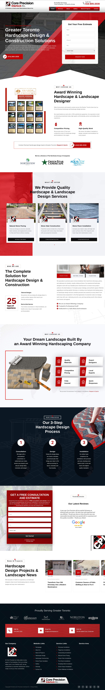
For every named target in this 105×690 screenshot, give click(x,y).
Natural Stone (78, 276)
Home (52, 8)
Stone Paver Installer (21, 239)
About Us (38, 650)
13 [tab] (66, 245)
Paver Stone (64, 276)
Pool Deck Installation (64, 661)
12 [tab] (64, 245)
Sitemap (38, 666)
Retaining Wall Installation (65, 664)
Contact (96, 8)
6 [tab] (50, 245)
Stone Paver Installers (42, 661)
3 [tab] (43, 245)
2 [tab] (41, 245)
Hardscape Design (40, 655)
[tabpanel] (21, 223)
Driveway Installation (63, 647)
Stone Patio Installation (64, 658)
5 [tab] (48, 245)
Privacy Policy (34, 687)
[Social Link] (79, 686)
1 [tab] (38, 245)
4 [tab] (45, 245)
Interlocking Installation (64, 653)
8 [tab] (55, 245)
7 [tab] (52, 245)
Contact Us (39, 669)
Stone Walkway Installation (65, 669)
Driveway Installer (84, 239)
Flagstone (92, 276)
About (68, 8)
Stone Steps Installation (64, 666)
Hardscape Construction (42, 658)
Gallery (75, 8)
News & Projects (85, 8)
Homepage (38, 647)
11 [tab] (61, 245)
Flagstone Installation (64, 650)
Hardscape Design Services (52, 239)
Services (60, 8)
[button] (28, 111)
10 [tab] (59, 245)
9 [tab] (57, 245)
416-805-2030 (92, 4)
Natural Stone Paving (64, 655)
